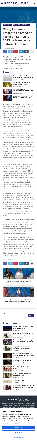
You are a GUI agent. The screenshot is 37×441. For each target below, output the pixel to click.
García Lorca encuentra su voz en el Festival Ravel (23, 327)
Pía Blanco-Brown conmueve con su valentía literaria (22, 83)
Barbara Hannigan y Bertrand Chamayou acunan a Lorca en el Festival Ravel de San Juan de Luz (23, 354)
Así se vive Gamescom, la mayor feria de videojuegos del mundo (23, 340)
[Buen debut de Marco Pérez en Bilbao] (7, 368)
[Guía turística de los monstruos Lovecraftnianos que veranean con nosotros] (7, 335)
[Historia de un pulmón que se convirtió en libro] (7, 375)
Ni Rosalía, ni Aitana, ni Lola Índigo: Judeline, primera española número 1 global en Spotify (22, 361)
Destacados (6, 8)
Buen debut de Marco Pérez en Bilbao (23, 367)
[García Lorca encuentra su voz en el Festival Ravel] (7, 328)
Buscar (5, 313)
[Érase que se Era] (7, 381)
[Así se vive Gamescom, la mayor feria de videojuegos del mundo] (7, 342)
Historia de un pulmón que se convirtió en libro (22, 374)
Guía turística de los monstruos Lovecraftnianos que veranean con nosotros (23, 334)
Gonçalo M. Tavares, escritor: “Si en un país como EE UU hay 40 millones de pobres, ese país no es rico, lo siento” (23, 386)
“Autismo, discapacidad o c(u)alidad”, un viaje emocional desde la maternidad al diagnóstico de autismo (23, 76)
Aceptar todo (18, 427)
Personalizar (18, 432)
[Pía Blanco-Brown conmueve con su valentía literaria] (7, 84)
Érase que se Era (18, 380)
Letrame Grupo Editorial (21, 24)
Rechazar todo (18, 437)
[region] (18, 424)
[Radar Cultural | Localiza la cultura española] (17, 3)
